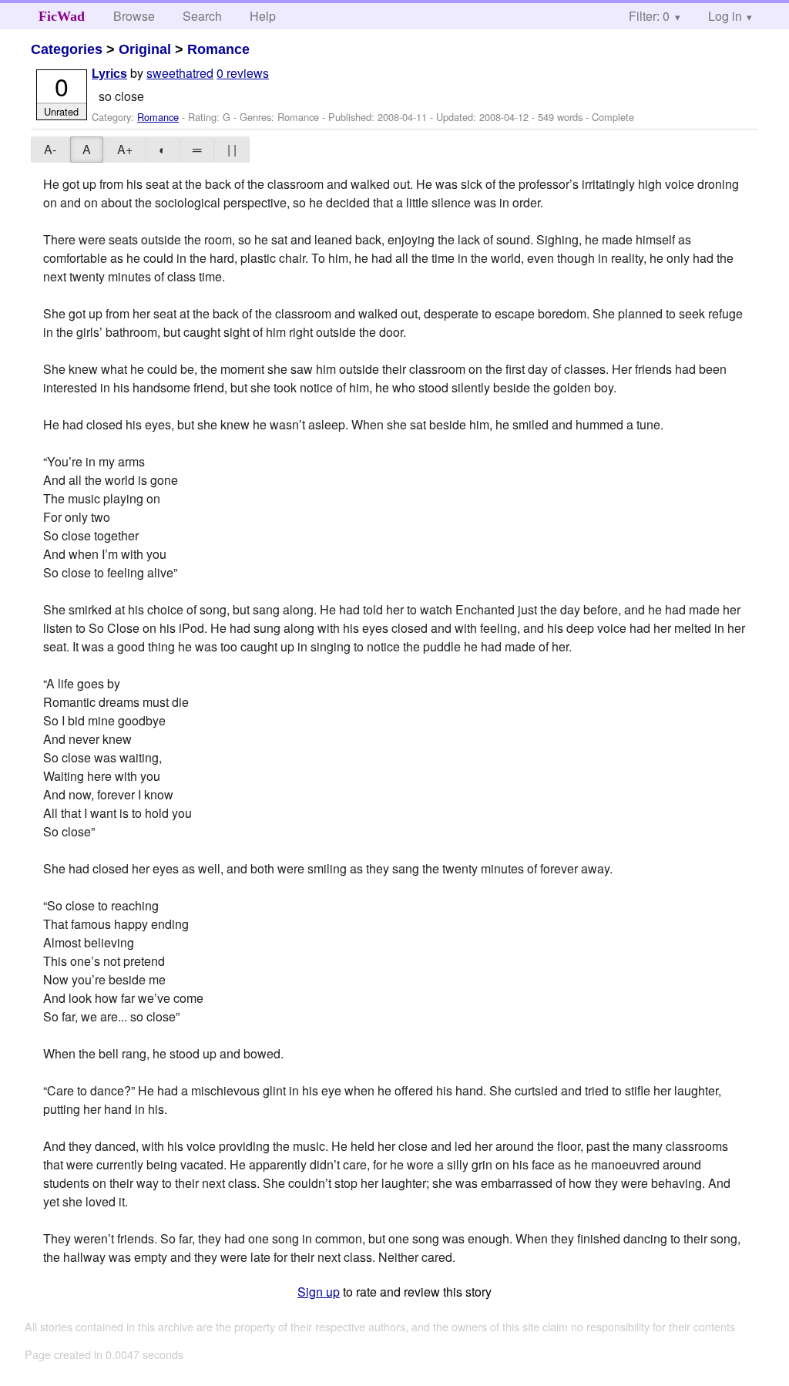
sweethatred (179, 73)
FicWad (62, 16)
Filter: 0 (649, 16)
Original (145, 49)
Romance (218, 49)
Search (202, 16)
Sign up (318, 1291)
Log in (725, 16)
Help (263, 16)
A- (50, 149)
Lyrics (109, 73)
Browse (134, 16)
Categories (66, 49)
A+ (125, 149)
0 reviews (243, 73)
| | (232, 149)
